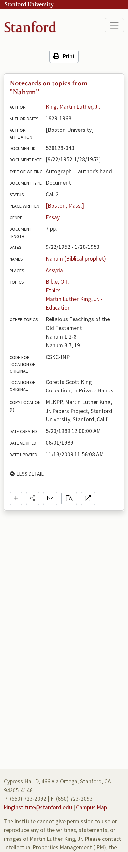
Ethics (53, 290)
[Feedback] (50, 498)
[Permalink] (88, 498)
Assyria (54, 270)
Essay (53, 217)
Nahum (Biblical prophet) (76, 258)
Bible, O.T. (57, 281)
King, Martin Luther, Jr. (73, 106)
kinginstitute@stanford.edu (38, 807)
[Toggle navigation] (114, 25)
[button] (32, 498)
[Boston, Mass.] (65, 205)
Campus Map (91, 807)
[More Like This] (69, 498)
